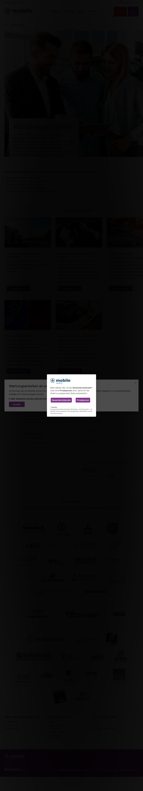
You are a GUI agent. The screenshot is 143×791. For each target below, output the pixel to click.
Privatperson (83, 400)
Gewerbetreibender (61, 400)
